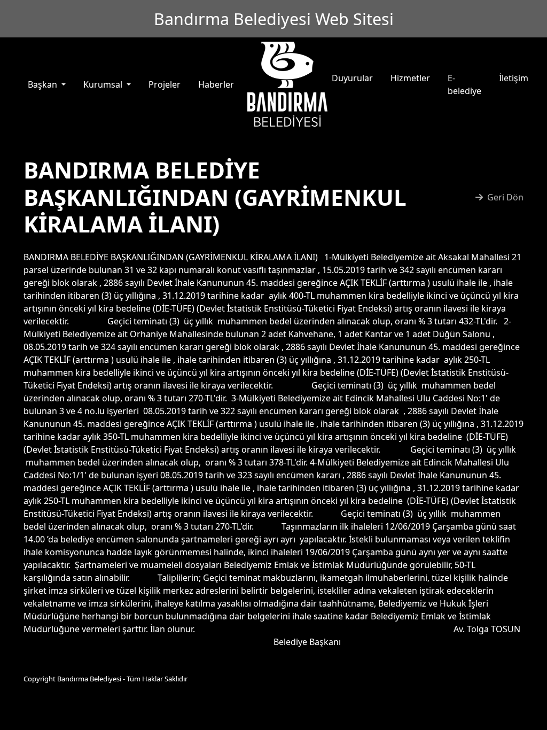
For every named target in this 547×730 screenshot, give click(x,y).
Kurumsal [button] (103, 84)
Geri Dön (505, 197)
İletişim (513, 78)
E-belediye (464, 84)
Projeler (165, 84)
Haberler (216, 84)
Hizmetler (410, 78)
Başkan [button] (43, 84)
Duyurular (352, 78)
